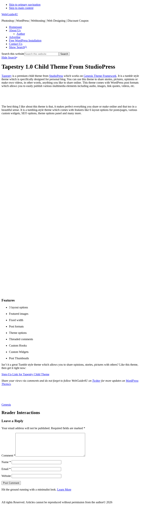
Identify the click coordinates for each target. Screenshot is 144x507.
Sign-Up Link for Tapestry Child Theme (25, 374)
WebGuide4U (10, 14)
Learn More (64, 489)
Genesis (6, 404)
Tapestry (7, 75)
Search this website (13, 53)
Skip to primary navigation (24, 4)
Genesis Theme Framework (100, 75)
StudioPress (56, 75)
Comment (8, 455)
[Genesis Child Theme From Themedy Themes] (72, 96)
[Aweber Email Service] (72, 394)
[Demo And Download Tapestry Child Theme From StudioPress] (72, 288)
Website (6, 475)
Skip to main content (21, 8)
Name (6, 462)
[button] (18, 47)
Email (6, 469)
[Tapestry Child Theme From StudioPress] (72, 198)
